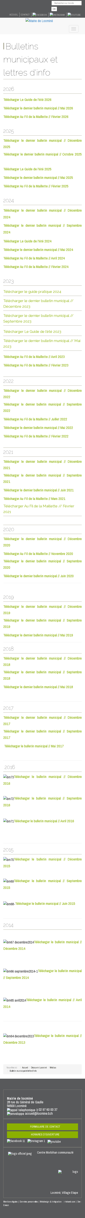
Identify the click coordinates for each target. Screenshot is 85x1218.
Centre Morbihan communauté (55, 1152)
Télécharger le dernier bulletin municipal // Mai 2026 (38, 108)
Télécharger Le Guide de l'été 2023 (32, 331)
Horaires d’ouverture (45, 1134)
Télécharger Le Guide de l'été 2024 (27, 241)
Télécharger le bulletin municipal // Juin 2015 (45, 903)
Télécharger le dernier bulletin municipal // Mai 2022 (38, 427)
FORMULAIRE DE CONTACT (45, 1126)
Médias (53, 1067)
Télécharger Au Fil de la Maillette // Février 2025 (35, 185)
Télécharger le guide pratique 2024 (32, 291)
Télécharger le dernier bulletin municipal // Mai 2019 (38, 635)
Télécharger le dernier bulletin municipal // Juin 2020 (39, 575)
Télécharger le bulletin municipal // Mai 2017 (34, 745)
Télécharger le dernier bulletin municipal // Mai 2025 (38, 177)
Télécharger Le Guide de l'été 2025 (27, 168)
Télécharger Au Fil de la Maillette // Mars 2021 (34, 498)
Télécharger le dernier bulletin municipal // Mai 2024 (38, 249)
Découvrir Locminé (39, 1067)
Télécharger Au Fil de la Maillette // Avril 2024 (34, 258)
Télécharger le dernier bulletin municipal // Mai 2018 (38, 686)
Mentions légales (10, 1201)
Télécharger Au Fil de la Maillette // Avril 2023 (34, 356)
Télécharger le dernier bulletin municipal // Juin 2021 (38, 489)
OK (54, 8)
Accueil (13, 14)
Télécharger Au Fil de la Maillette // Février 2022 (35, 436)
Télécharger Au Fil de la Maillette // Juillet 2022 (35, 419)
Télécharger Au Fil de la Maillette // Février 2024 (35, 266)
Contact (25, 14)
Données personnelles (29, 1201)
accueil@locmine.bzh (39, 1113)
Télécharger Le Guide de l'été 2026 (27, 99)
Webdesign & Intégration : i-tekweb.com (57, 1201)
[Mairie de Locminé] (39, 20)
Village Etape (70, 1193)
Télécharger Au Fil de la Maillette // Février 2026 (35, 116)
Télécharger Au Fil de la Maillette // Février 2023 (35, 365)
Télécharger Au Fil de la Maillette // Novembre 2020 (38, 553)
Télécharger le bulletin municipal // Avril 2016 (44, 820)
